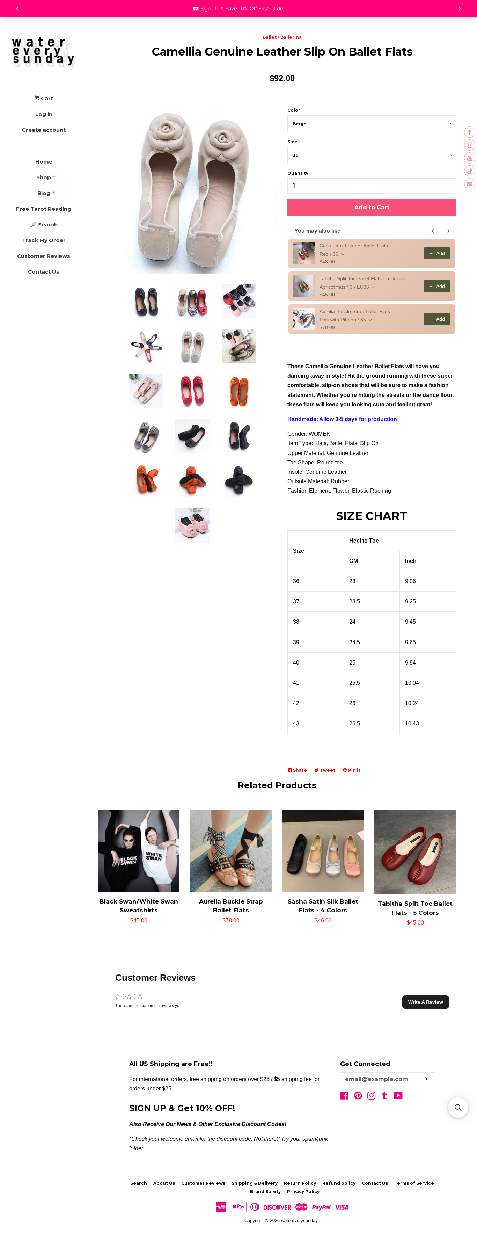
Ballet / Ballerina (282, 37)
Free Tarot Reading (43, 208)
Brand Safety (265, 1191)
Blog (43, 193)
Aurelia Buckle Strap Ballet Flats (355, 311)
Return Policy (300, 1183)
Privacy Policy (303, 1191)
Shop (43, 177)
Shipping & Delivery (255, 1183)
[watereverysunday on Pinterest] (358, 1097)
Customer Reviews (43, 256)
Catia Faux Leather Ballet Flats (354, 245)
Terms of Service (414, 1183)
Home (43, 161)
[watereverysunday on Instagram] (371, 1097)
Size (292, 141)
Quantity (297, 173)
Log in (43, 114)
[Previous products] (433, 231)
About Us (164, 1183)
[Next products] (448, 231)
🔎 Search (44, 224)
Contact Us (43, 271)
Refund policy (338, 1183)
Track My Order (44, 240)
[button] (425, 1002)
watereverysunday (299, 1220)
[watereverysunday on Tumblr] (385, 1097)
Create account (44, 129)
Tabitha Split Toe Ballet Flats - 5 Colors (362, 278)
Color (293, 110)
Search (138, 1183)
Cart (46, 98)
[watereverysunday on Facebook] (344, 1097)
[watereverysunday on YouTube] (398, 1097)
